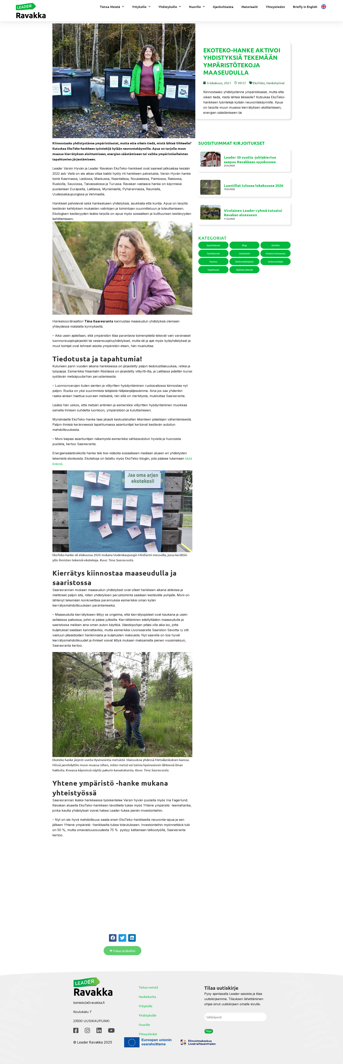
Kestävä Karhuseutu (275, 253)
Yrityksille (139, 6)
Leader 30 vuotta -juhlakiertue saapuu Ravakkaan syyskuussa (250, 159)
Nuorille (195, 6)
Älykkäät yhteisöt (244, 269)
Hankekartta (147, 996)
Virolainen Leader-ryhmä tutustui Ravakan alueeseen (253, 212)
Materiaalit (249, 6)
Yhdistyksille (167, 6)
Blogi (244, 245)
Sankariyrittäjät (275, 261)
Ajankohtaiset (213, 245)
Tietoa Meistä (110, 6)
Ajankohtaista (223, 6)
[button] (113, 938)
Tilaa (208, 1031)
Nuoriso (213, 261)
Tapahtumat (213, 269)
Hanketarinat (275, 83)
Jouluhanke (244, 253)
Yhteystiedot (275, 6)
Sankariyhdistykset (244, 261)
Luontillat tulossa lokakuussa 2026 (253, 185)
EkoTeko (259, 83)
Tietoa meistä (148, 987)
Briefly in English (305, 6)
